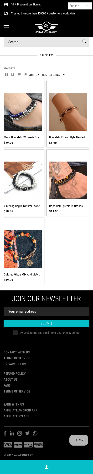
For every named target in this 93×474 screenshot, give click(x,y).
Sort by (33, 75)
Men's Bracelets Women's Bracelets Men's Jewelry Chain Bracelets (23, 137)
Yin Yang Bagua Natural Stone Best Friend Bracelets (23, 206)
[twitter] (27, 434)
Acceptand (49, 332)
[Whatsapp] (35, 434)
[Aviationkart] (46, 28)
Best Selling (51, 75)
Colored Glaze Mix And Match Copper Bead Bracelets (23, 274)
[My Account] (46, 467)
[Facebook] (5, 434)
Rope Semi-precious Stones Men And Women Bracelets (68, 206)
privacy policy (70, 332)
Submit (46, 323)
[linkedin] (12, 434)
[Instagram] (19, 434)
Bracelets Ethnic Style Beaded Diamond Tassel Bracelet (68, 137)
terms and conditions (43, 332)
